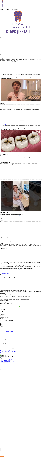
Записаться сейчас (2, 456)
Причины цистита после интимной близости (6, 360)
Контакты (3, 6)
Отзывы (6, 9)
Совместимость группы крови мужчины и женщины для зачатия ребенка (8, 351)
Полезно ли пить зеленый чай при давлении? (6, 362)
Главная (2, 4)
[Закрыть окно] (0, 369)
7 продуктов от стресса (3, 124)
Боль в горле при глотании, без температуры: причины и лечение (7, 353)
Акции (12, 9)
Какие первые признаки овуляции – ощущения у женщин (6, 352)
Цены (2, 5)
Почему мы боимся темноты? (6, 335)
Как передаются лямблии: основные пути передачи (6, 359)
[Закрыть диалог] (0, 450)
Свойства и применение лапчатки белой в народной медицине (8, 361)
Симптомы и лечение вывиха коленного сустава (8, 331)
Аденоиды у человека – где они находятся (5, 363)
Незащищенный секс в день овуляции (5, 273)
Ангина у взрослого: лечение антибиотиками (5, 350)
